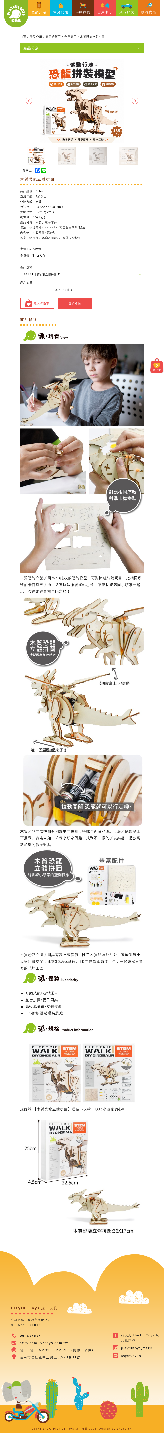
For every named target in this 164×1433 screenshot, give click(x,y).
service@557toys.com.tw (44, 1343)
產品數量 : (27, 282)
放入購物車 (41, 303)
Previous (29, 101)
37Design (124, 1428)
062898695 (30, 1336)
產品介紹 (36, 36)
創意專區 (70, 36)
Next (135, 101)
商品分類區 (53, 36)
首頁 (23, 36)
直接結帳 (75, 303)
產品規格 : (27, 267)
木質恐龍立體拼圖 (92, 36)
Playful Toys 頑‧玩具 (16, 13)
